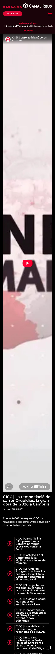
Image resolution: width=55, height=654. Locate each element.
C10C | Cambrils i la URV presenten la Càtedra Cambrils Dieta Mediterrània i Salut (29, 544)
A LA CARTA (12, 7)
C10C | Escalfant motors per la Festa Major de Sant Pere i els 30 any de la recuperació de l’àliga (30, 643)
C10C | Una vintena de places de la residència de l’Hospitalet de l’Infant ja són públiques (31, 615)
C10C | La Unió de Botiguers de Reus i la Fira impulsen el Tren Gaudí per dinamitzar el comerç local (30, 574)
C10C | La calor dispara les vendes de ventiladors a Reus (31, 601)
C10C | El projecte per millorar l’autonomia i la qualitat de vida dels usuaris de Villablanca (31, 589)
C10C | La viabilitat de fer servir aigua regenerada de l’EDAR (30, 629)
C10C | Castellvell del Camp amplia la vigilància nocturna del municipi (31, 559)
